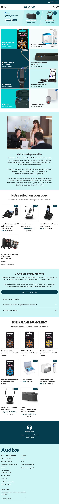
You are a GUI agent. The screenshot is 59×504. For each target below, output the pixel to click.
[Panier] (57, 7)
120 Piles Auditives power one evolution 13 (29, 352)
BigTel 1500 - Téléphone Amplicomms (49, 225)
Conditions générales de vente (9, 466)
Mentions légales (6, 461)
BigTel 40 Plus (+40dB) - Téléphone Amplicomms (9, 257)
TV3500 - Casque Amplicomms (27, 225)
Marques (4, 479)
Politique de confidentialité (6, 471)
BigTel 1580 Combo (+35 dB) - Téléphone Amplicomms (10, 226)
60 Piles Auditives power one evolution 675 (10, 380)
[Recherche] (5, 7)
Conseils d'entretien (27, 465)
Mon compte (5, 475)
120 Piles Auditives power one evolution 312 (10, 352)
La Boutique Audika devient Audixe (7, 483)
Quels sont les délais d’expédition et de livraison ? (20, 305)
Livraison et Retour (7, 458)
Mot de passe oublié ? (10, 310)
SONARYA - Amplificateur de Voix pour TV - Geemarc (28, 409)
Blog (22, 458)
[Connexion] (53, 7)
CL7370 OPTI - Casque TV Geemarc (9, 408)
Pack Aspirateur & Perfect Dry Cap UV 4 (47, 380)
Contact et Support (27, 468)
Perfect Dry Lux (26, 379)
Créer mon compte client (11, 299)
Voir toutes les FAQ (29, 292)
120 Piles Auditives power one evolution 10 (48, 352)
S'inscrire (21, 499)
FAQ (22, 461)
